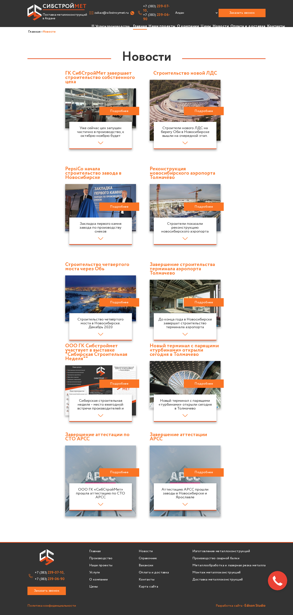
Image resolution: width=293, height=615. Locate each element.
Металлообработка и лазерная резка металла (229, 565)
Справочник (148, 558)
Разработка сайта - (241, 606)
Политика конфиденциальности (51, 606)
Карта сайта (148, 587)
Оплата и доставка (248, 26)
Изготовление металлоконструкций (221, 551)
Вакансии (146, 565)
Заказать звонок (242, 12)
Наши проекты (161, 26)
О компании (188, 26)
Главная (140, 26)
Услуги (94, 572)
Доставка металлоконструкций (217, 579)
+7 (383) (156, 17)
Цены (206, 26)
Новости (221, 26)
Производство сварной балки (215, 558)
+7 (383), (156, 8)
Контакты (276, 26)
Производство (101, 558)
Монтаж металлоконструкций (216, 572)
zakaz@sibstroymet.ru (111, 13)
